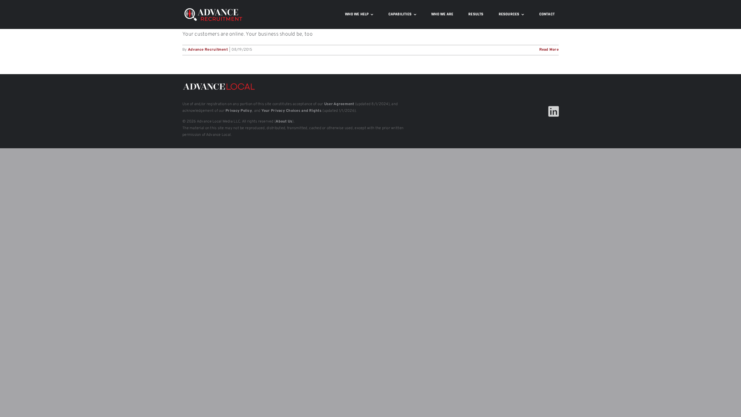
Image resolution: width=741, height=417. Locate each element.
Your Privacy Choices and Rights (291, 111)
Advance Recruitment (208, 49)
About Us (284, 121)
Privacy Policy (238, 111)
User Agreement (339, 104)
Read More (549, 49)
